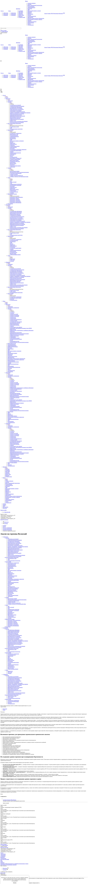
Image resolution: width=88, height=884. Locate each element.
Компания (2, 857)
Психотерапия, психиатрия (13, 610)
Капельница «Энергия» (12, 622)
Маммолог (30, 11)
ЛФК (29, 9)
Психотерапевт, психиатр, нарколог (35, 19)
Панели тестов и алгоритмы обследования (16, 555)
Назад (6, 96)
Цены (9, 10)
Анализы (29, 4)
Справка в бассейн (11, 601)
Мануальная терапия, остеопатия (14, 570)
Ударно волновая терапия (13, 669)
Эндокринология (11, 586)
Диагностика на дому (12, 558)
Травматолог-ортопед (32, 21)
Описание (5, 708)
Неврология (10, 572)
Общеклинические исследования (14, 553)
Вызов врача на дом (12, 563)
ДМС (52, 13)
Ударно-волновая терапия (13, 595)
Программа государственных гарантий (8, 864)
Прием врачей (8, 561)
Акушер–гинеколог (32, 3)
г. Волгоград (5, 12)
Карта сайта (2, 872)
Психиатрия (10, 661)
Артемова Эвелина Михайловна (9, 799)
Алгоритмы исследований (13, 539)
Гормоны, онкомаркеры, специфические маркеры (18, 546)
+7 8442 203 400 (4, 31)
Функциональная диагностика (14, 560)
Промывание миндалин (12, 591)
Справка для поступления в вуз (14, 602)
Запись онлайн (3, 30)
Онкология (10, 574)
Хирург (29, 23)
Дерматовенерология (12, 566)
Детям (6, 605)
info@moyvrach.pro (4, 519)
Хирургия (10, 584)
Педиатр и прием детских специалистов (36, 18)
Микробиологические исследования (15, 549)
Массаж (9, 571)
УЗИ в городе (10, 697)
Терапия (9, 581)
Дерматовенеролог (31, 7)
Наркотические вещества (13, 552)
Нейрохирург (30, 14)
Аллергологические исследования (15, 540)
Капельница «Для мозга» (13, 623)
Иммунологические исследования (15, 547)
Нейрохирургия (11, 573)
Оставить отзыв (21, 17)
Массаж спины (11, 593)
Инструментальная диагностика (11, 557)
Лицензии (20, 12)
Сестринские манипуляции (13, 580)
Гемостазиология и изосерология (14, 543)
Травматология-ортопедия (13, 582)
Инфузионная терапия (9, 619)
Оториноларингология (12, 575)
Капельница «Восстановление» (14, 620)
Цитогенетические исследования (14, 556)
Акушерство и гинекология (13, 562)
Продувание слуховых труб (13, 587)
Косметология (10, 568)
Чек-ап (9, 585)
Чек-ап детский (11, 607)
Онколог (29, 15)
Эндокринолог (31, 24)
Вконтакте (6, 522)
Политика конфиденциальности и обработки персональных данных (14, 863)
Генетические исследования (13, 544)
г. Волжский (5, 14)
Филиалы (2, 862)
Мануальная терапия (12, 589)
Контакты (61, 13)
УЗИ (9, 559)
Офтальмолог (30, 17)
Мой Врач (18, 8)
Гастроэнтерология (12, 565)
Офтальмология (11, 576)
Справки (7, 597)
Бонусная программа (4, 859)
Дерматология (10, 615)
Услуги (2, 10)
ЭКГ (9, 606)
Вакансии (20, 16)
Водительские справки (12, 598)
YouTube (6, 523)
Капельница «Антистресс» (13, 624)
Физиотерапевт (31, 22)
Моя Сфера (20, 11)
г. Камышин (5, 15)
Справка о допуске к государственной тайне (17, 604)
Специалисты (3, 858)
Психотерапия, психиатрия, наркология (16, 579)
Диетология (10, 596)
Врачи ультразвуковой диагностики (35, 5)
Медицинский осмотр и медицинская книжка (17, 599)
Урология (10, 702)
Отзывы (49, 13)
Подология (10, 594)
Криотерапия (10, 592)
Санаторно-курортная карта (13, 600)
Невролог (30, 12)
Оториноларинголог (32, 16)
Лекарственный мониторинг (13, 548)
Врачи (26, 1)
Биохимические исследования (14, 542)
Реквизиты (20, 14)
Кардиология (10, 567)
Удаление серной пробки (13, 588)
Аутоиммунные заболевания (13, 541)
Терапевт (29, 20)
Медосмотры (56, 13)
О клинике (20, 10)
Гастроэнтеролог (31, 6)
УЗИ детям (10, 672)
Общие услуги (11, 554)
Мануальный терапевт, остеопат (34, 10)
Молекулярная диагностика (13, 550)
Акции (45, 13)
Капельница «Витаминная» (13, 625)
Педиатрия (10, 578)
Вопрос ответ (21, 15)
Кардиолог (30, 8)
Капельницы (7, 626)
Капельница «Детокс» (12, 621)
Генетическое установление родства (15, 545)
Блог (1, 860)
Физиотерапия (11, 583)
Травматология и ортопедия (13, 609)
